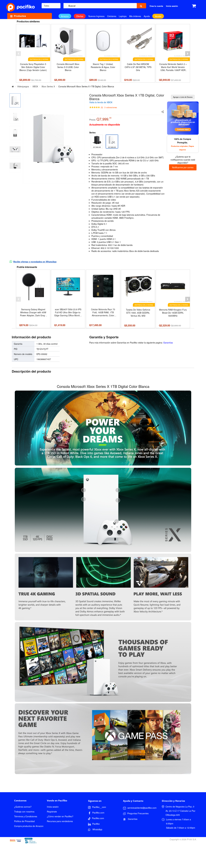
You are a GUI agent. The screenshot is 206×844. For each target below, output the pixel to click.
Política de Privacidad (24, 821)
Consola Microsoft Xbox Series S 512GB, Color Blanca (68, 67)
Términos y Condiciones (25, 816)
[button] (18, 53)
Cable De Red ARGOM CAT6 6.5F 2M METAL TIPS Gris (138, 67)
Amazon (65, 16)
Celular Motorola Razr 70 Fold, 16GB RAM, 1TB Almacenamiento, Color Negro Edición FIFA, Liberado (103, 312)
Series (92, 132)
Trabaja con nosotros (24, 811)
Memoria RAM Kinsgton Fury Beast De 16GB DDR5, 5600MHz (173, 312)
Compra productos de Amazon (28, 826)
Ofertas (79, 16)
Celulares (111, 16)
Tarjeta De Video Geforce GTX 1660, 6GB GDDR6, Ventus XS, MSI (138, 312)
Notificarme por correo (182, 167)
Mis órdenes (135, 16)
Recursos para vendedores (60, 821)
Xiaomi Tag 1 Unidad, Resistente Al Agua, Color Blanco (103, 67)
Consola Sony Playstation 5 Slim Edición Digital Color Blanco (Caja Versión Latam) (33, 67)
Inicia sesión (53, 806)
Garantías (168, 342)
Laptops (123, 16)
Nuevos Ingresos (96, 16)
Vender (158, 16)
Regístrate (52, 811)
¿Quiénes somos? (23, 806)
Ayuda (147, 16)
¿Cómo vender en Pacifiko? (60, 816)
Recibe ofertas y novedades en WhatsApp (35, 261)
